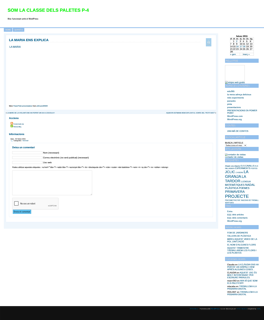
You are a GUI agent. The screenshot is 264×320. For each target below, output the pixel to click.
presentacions (234, 107)
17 (241, 46)
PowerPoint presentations (22, 106)
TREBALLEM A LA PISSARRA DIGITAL (242, 287)
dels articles (235, 214)
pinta (229, 104)
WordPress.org (234, 119)
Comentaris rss (18, 124)
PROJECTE (237, 196)
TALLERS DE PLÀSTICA (239, 236)
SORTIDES (229, 203)
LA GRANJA (236, 174)
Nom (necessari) (51, 152)
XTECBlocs (194, 309)
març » (246, 54)
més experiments (235, 97)
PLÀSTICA (231, 188)
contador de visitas (234, 157)
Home (8, 30)
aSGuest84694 (42, 106)
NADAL (250, 184)
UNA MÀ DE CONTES (237, 131)
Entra (229, 211)
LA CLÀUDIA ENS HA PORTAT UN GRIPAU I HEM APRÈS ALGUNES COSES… (242, 267)
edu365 (231, 91)
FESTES (254, 168)
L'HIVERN (239, 172)
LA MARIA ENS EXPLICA (29, 40)
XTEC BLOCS (242, 309)
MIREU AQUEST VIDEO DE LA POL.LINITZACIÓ (242, 240)
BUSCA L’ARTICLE (234, 143)
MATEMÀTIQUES (235, 185)
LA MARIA (15, 47)
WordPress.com (235, 116)
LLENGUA (246, 181)
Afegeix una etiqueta (232, 166)
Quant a (18, 30)
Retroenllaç (17, 127)
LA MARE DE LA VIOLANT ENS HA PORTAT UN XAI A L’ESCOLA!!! (31, 113)
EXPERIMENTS (242, 168)
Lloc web (47, 162)
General (25, 140)
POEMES (244, 188)
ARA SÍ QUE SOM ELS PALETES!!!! (242, 281)
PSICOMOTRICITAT (232, 200)
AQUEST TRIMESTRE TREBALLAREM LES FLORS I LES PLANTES (241, 250)
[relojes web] (232, 79)
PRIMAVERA (235, 192)
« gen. (233, 54)
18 (244, 46)
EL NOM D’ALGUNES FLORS (241, 245)
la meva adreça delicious (239, 94)
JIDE (258, 309)
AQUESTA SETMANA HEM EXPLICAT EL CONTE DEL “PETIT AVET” (190, 113)
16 (237, 46)
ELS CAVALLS (247, 166)
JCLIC (230, 172)
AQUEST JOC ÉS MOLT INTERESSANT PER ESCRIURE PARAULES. (242, 275)
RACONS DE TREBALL (250, 200)
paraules (231, 101)
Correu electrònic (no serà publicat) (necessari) (66, 157)
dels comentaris (237, 218)
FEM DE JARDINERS (237, 232)
